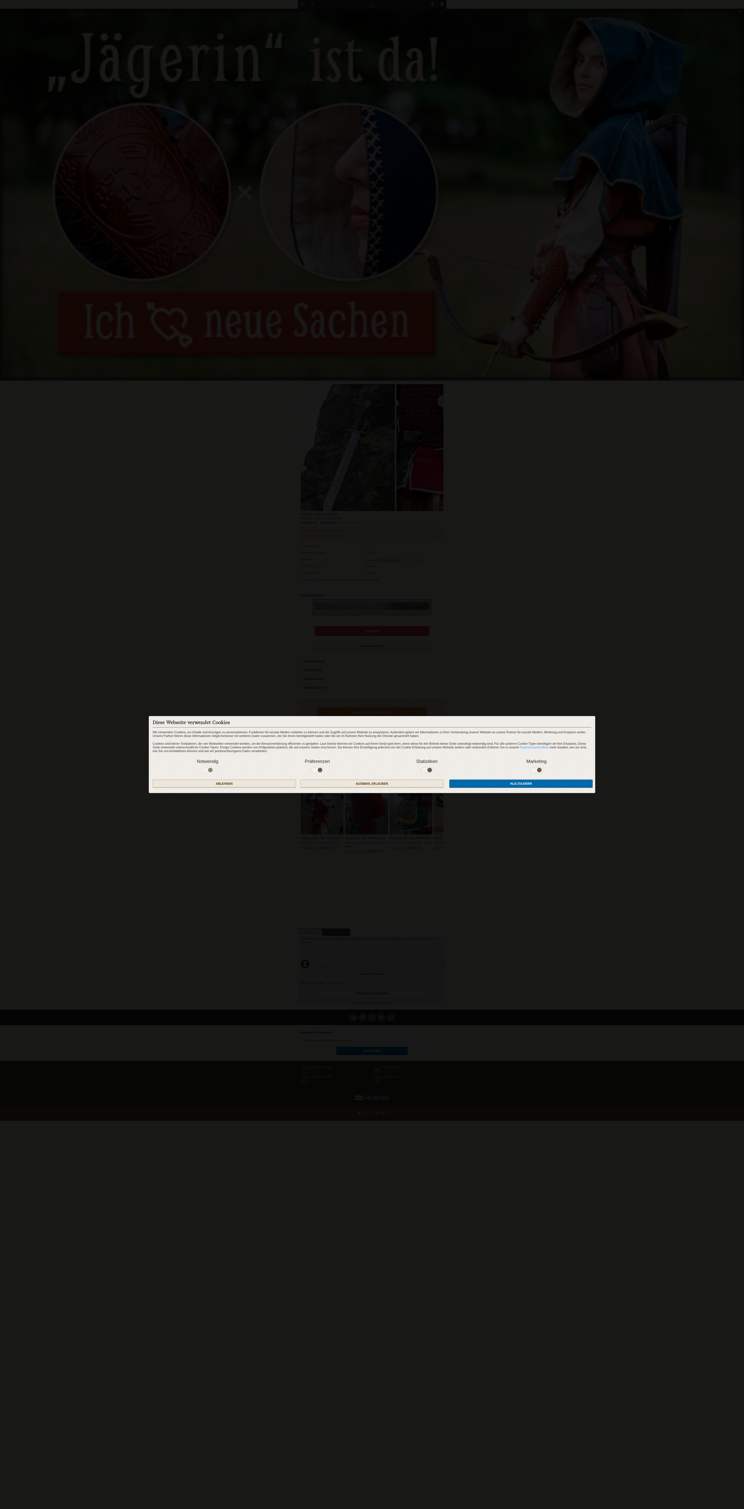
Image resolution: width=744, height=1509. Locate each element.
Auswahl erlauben (372, 784)
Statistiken (426, 761)
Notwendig (207, 761)
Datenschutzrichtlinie (534, 747)
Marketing (536, 761)
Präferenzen (317, 761)
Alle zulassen (521, 784)
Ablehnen (224, 784)
